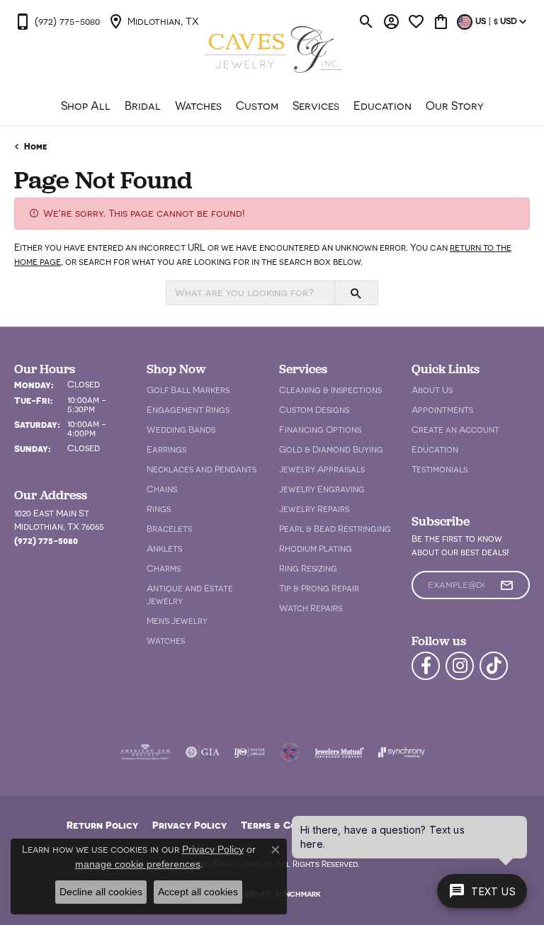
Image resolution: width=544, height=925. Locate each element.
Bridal (143, 105)
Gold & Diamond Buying (331, 449)
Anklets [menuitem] (164, 548)
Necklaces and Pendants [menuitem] (201, 469)
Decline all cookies (101, 891)
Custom (257, 105)
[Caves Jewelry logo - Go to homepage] (272, 51)
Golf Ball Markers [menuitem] (188, 390)
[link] (57, 21)
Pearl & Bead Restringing (335, 528)
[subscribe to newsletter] (506, 585)
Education (382, 105)
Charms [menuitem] (164, 568)
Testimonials (440, 469)
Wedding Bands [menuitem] (181, 429)
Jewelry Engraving (322, 489)
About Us (432, 390)
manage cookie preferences (137, 864)
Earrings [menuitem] (166, 449)
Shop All (85, 105)
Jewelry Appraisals (322, 469)
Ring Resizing (308, 568)
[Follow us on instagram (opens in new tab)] (460, 666)
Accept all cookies (198, 891)
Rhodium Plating (315, 548)
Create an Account (455, 429)
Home (35, 146)
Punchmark (298, 894)
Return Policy (102, 825)
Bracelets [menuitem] (169, 528)
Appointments (442, 409)
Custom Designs (314, 409)
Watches (198, 105)
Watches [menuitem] (166, 640)
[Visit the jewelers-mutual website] (338, 752)
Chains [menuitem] (162, 489)
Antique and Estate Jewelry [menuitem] (190, 594)
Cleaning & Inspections (330, 390)
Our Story (455, 105)
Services (316, 105)
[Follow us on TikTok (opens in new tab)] (494, 666)
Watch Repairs (310, 608)
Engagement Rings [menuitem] (188, 409)
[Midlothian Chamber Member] (289, 752)
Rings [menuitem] (159, 509)
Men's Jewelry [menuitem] (177, 620)
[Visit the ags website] (145, 752)
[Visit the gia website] (203, 752)
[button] (366, 21)
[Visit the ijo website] (250, 752)
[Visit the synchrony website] (401, 752)
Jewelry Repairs (314, 509)
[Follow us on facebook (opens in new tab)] (426, 666)
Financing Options (320, 429)
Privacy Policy (189, 825)
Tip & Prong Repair (319, 588)
